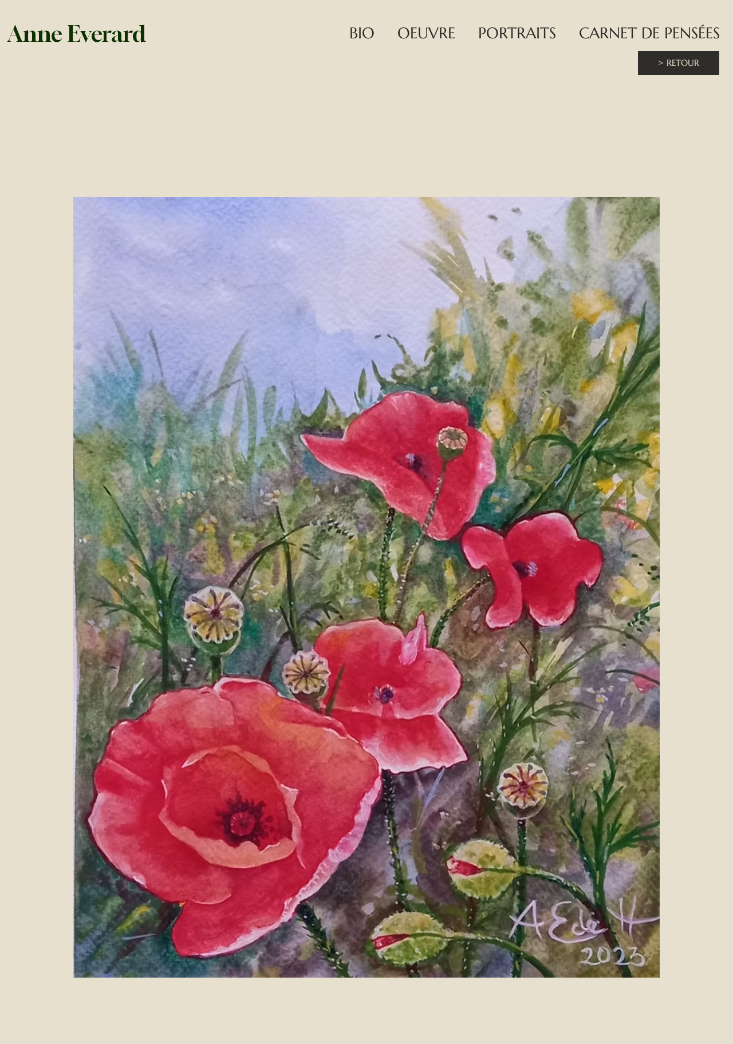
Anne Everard (76, 33)
